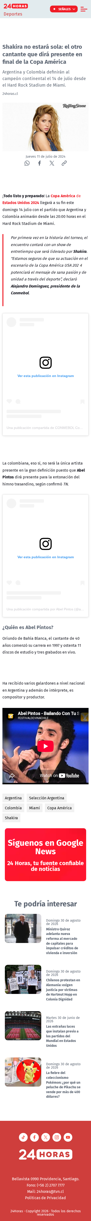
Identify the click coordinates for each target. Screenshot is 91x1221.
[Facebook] (39, 163)
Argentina (13, 798)
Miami (34, 808)
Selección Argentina (46, 798)
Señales (64, 9)
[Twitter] (52, 163)
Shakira (11, 818)
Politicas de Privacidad (45, 1198)
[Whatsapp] (27, 163)
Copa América (59, 808)
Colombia (13, 808)
